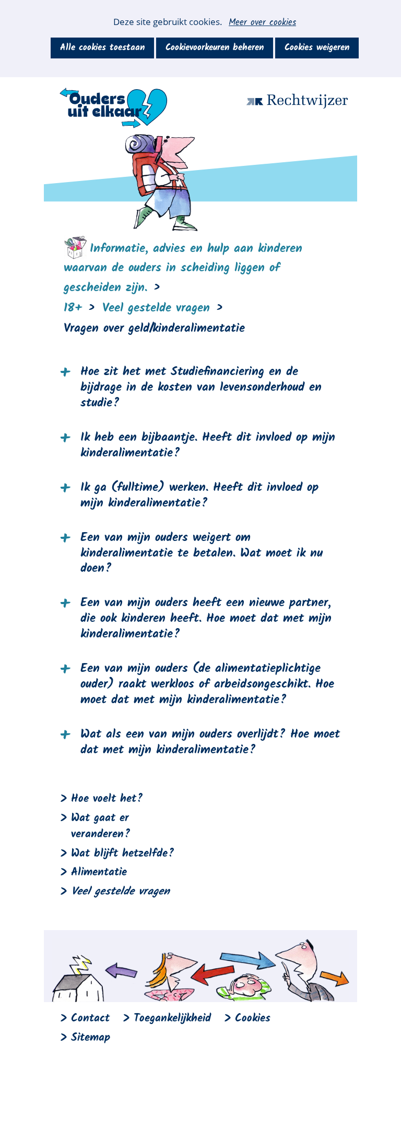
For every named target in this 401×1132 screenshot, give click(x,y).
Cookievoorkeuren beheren (215, 48)
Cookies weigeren (317, 48)
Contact (90, 1018)
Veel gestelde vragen (120, 891)
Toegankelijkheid (172, 1018)
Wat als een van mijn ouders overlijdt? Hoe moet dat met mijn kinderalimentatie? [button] (210, 742)
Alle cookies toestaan (102, 48)
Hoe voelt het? (107, 799)
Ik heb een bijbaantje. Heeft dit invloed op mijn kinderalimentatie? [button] (207, 446)
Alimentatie (99, 872)
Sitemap (90, 1037)
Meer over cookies (262, 23)
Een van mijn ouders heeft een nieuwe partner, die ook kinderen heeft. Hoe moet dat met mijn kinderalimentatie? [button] (206, 619)
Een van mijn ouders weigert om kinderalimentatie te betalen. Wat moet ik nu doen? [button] (201, 554)
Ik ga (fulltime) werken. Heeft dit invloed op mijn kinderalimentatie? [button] (199, 496)
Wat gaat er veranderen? (101, 826)
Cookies (252, 1018)
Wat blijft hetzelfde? (122, 853)
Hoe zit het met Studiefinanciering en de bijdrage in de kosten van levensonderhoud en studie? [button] (201, 388)
